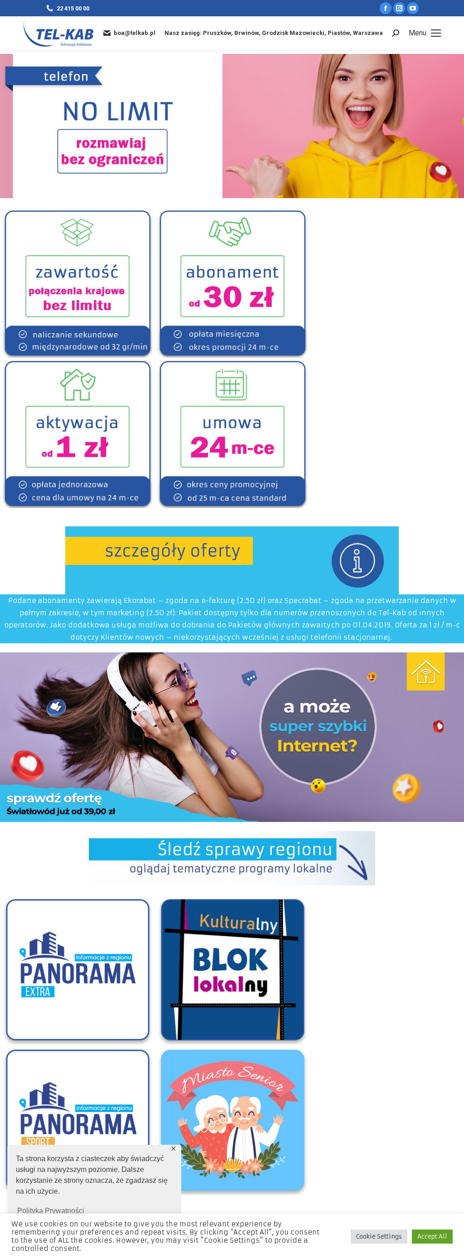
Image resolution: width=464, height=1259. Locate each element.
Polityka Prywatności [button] (50, 1211)
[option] (77, 282)
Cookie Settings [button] (379, 1236)
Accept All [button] (432, 1236)
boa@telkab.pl (134, 32)
